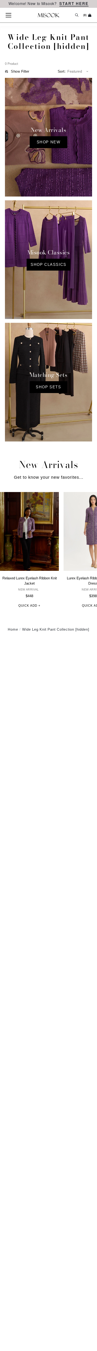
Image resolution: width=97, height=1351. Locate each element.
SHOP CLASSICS (48, 265)
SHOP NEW (49, 142)
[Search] (77, 15)
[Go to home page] (48, 15)
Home (13, 629)
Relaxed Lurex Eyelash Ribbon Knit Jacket (29, 580)
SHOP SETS (48, 387)
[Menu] (6, 15)
